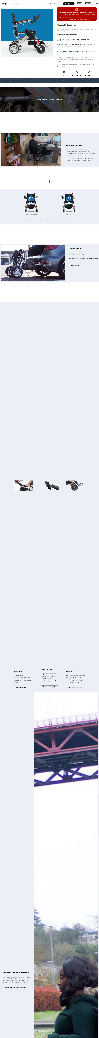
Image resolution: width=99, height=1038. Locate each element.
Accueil (13, 3)
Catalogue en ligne (51, 3)
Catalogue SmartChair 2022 (81, 19)
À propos (15, 4)
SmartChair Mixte (76, 14)
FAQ (43, 3)
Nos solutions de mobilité (23, 3)
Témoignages (36, 3)
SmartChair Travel (89, 14)
